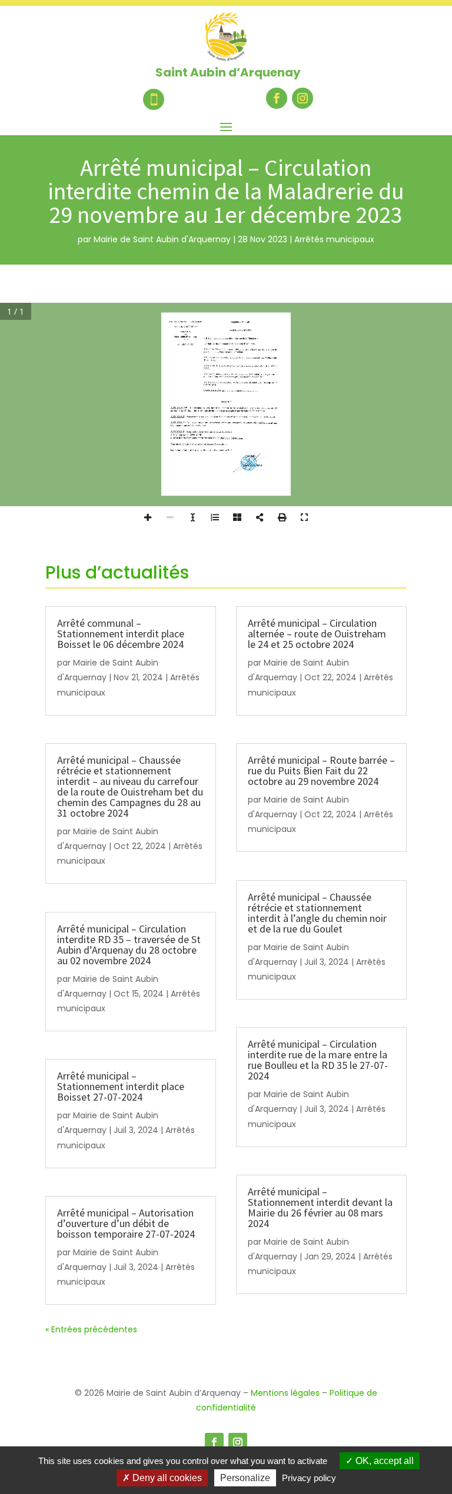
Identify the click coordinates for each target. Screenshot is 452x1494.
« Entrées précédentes (91, 1329)
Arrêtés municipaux (334, 239)
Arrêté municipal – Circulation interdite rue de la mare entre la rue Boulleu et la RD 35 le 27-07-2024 (318, 1059)
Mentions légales (285, 1393)
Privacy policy (309, 1478)
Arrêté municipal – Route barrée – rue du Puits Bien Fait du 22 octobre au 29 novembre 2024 (321, 770)
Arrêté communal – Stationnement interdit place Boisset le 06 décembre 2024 (120, 633)
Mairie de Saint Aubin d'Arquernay (162, 239)
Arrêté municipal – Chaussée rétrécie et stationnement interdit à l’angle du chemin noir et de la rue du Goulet (317, 912)
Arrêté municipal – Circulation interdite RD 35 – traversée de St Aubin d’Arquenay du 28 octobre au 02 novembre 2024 (129, 944)
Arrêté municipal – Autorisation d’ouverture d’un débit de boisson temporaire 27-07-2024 (126, 1223)
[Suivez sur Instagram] (302, 98)
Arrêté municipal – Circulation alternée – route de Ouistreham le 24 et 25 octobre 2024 (317, 633)
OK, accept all (383, 1461)
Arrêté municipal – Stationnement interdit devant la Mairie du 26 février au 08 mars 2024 (320, 1207)
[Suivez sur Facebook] (276, 98)
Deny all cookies (166, 1478)
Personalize (245, 1478)
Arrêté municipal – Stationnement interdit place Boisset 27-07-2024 (120, 1086)
